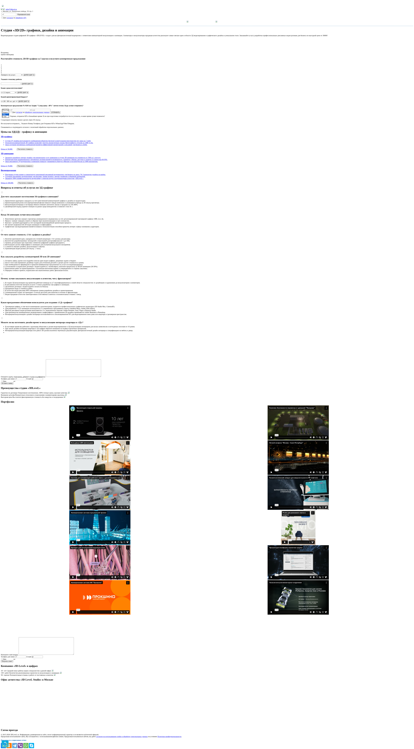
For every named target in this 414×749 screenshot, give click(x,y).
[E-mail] (5, 117)
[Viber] (5, 114)
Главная (172, 21)
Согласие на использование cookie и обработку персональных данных (122, 736)
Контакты (227, 21)
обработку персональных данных (37, 112)
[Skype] (31, 745)
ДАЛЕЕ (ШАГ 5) (24, 101)
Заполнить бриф (241, 21)
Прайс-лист (199, 21)
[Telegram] (5, 112)
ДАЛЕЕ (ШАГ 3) (27, 84)
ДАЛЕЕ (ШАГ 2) (29, 75)
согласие (10, 18)
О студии (212, 21)
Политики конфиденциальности (169, 736)
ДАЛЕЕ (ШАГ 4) (23, 92)
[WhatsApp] (5, 110)
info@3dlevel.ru (11, 9)
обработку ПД (21, 18)
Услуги (183, 21)
